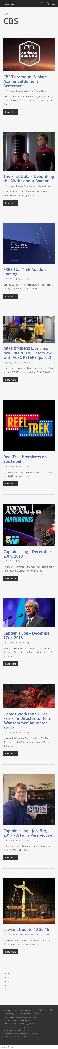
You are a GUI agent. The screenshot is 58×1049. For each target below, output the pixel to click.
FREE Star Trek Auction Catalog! (24, 272)
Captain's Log (23, 279)
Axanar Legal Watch (26, 91)
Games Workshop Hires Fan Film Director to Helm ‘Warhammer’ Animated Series (27, 720)
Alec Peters (10, 91)
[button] (53, 3)
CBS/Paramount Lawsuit (39, 934)
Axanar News (40, 91)
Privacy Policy (6, 1047)
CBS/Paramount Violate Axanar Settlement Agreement (25, 81)
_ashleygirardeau (13, 362)
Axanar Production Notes (39, 186)
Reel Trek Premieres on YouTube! (25, 459)
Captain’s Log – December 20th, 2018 (27, 554)
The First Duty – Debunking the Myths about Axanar (28, 178)
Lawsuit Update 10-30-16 (26, 929)
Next (10, 989)
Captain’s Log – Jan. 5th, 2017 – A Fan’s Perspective (27, 833)
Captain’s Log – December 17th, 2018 (27, 635)
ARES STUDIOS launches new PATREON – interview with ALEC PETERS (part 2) (27, 353)
